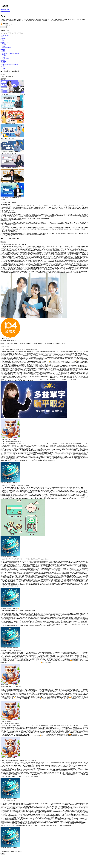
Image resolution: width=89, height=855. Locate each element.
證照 (2, 11)
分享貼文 (2, 853)
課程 (8, 9)
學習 (5, 9)
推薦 (2, 79)
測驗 (4, 11)
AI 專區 (2, 9)
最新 (4, 79)
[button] (44, 25)
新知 (9, 11)
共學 (6, 11)
